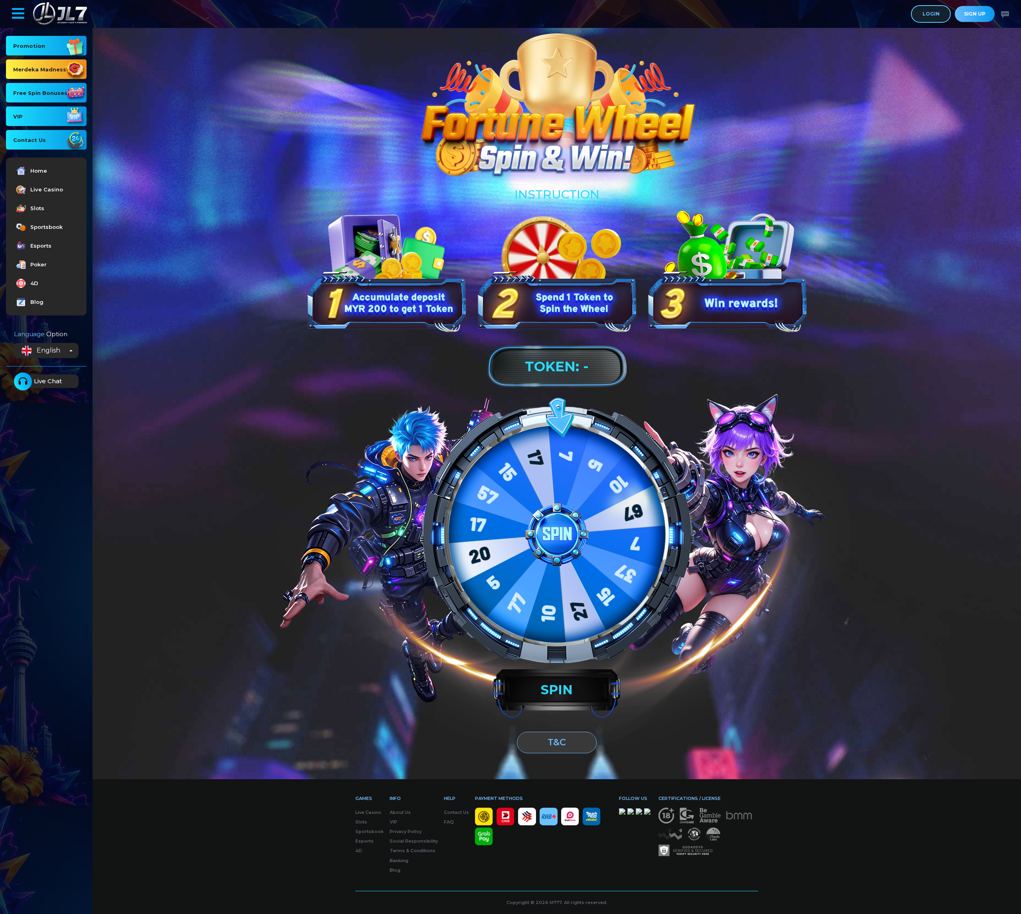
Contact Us (456, 812)
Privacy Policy (406, 831)
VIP (393, 822)
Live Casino (46, 189)
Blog (36, 302)
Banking (399, 860)
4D (34, 283)
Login (931, 14)
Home (38, 170)
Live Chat (48, 381)
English (48, 350)
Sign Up (975, 14)
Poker (38, 264)
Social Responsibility (414, 841)
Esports (40, 245)
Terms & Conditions (413, 850)
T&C (557, 742)
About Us (400, 812)
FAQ (449, 822)
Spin (557, 689)
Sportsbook (46, 227)
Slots (37, 208)
